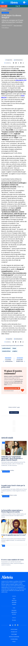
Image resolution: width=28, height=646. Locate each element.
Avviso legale (14, 634)
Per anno (14, 620)
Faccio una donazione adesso (11, 388)
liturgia (14, 348)
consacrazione (6, 496)
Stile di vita (14, 600)
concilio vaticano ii (6, 348)
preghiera (10, 9)
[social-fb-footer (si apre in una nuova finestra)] (12, 625)
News (14, 598)
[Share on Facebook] (13, 62)
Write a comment (14, 412)
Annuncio (14, 614)
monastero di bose (6, 351)
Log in (18, 407)
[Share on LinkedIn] (16, 62)
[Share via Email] (20, 62)
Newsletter (14, 610)
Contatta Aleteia (14, 639)
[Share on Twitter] (18, 62)
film (3, 442)
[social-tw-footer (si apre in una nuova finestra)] (15, 625)
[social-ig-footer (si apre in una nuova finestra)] (17, 625)
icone (4, 521)
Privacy (14, 641)
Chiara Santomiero (18, 25)
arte (3, 545)
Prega (17, 6)
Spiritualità (4, 9)
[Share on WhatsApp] (23, 62)
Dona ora (3, 6)
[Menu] (5, 2)
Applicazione (14, 612)
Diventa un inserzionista (14, 636)
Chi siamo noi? (14, 631)
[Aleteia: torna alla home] (14, 2)
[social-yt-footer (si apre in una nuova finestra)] (10, 625)
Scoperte (14, 604)
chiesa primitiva (6, 471)
